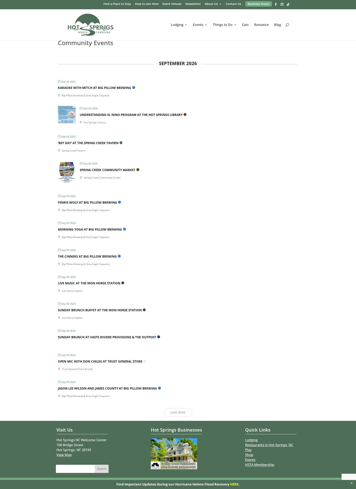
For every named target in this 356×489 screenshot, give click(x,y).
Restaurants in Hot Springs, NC (269, 445)
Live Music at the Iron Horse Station (89, 283)
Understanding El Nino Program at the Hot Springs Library (131, 115)
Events (198, 25)
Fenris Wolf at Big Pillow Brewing (87, 202)
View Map (64, 455)
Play (248, 450)
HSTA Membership (259, 464)
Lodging (177, 25)
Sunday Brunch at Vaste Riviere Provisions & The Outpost (107, 337)
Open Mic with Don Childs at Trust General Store (100, 361)
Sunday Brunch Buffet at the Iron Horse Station (100, 310)
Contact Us (233, 4)
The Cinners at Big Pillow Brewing (87, 256)
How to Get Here (147, 4)
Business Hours (258, 4)
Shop (249, 455)
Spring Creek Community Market (107, 170)
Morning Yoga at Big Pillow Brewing (90, 229)
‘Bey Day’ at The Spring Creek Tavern (88, 143)
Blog (277, 25)
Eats (245, 25)
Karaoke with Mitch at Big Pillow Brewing (94, 88)
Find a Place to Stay (117, 4)
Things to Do (223, 25)
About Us (211, 4)
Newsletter (193, 4)
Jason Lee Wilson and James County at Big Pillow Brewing (107, 388)
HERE (234, 484)
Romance (261, 25)
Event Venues (172, 4)
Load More (178, 412)
